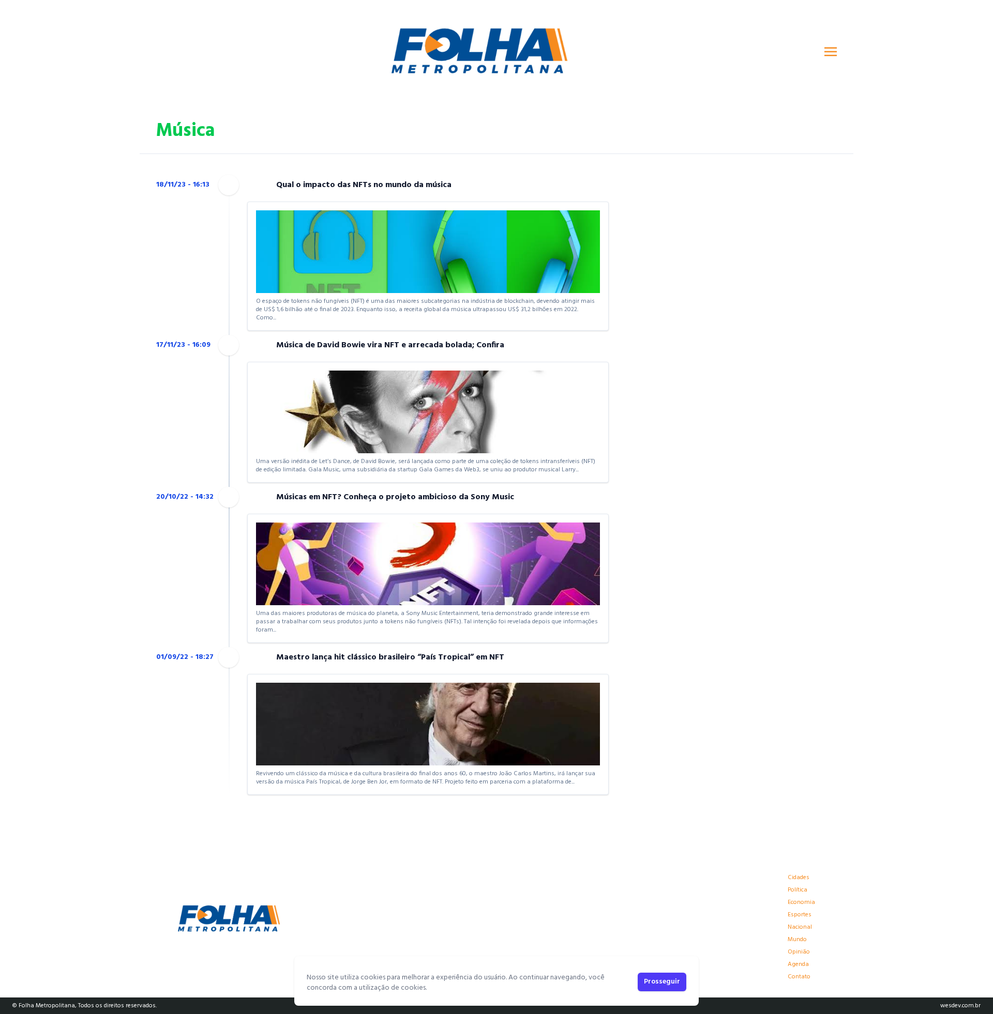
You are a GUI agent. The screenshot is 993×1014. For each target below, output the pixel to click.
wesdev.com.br (960, 1006)
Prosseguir (662, 982)
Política (797, 890)
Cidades (798, 877)
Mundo (797, 939)
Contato (799, 977)
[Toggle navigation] (830, 51)
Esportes (799, 915)
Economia (801, 902)
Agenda (798, 964)
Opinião (799, 952)
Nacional (800, 927)
